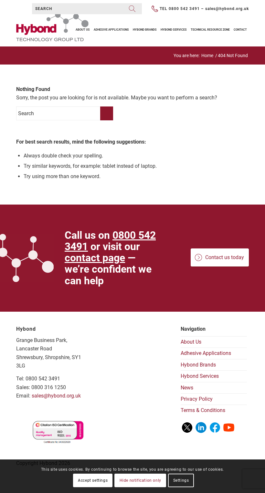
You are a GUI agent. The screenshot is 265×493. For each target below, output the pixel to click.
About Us (191, 342)
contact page (95, 258)
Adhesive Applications (206, 353)
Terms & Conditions (203, 410)
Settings (181, 480)
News (187, 388)
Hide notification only (140, 480)
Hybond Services (200, 376)
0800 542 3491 (184, 8)
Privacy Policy (197, 399)
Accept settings (93, 480)
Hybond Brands (198, 365)
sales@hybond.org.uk (227, 8)
